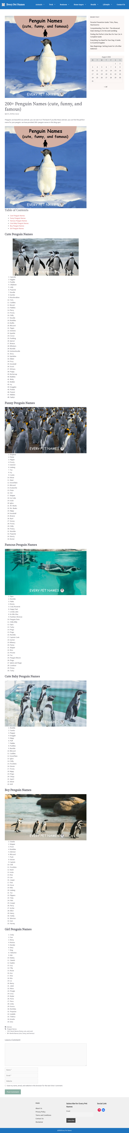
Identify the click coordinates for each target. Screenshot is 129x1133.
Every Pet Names (15, 4)
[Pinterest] (99, 1110)
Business (63, 5)
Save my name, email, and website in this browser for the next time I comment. (35, 1085)
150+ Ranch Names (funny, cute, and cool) (20, 1031)
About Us (39, 1108)
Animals (39, 5)
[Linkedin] (103, 1110)
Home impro (79, 5)
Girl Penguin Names (17, 228)
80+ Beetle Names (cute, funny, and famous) (20, 1033)
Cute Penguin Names (17, 216)
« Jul (105, 87)
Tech (51, 5)
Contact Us (121, 5)
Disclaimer (39, 1122)
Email (68, 1111)
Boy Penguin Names (17, 226)
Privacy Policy (40, 1112)
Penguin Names (12, 1029)
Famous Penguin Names (18, 221)
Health (93, 5)
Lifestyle (106, 5)
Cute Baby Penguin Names (19, 223)
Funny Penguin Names (18, 218)
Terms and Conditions (43, 1115)
